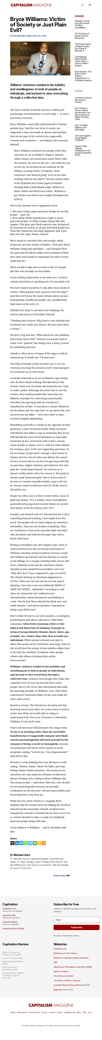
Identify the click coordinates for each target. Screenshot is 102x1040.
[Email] (35, 843)
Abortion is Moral (61, 971)
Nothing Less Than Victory (65, 953)
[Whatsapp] (26, 843)
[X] (12, 843)
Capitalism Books (10, 922)
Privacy (44, 1012)
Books (59, 1012)
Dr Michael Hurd (22, 36)
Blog (79, 1012)
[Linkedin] (17, 843)
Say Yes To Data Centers (12, 958)
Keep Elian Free (60, 990)
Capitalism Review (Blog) (13, 928)
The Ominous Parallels (63, 976)
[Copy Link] (39, 843)
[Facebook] (21, 843)
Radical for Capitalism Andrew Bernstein (71, 958)
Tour (90, 1012)
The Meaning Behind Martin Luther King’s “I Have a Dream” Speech (82, 61)
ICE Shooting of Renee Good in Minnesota (82, 35)
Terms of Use (34, 1012)
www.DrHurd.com (22, 868)
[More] (44, 843)
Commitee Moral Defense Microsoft (69, 985)
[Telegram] (30, 843)
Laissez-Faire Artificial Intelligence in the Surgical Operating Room (83, 150)
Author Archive (60, 876)
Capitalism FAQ (8, 915)
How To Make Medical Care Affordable (81, 127)
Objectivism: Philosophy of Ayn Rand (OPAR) (73, 967)
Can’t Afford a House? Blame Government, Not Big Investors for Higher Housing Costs (82, 113)
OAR (55, 962)
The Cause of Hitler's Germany (67, 980)
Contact (52, 1012)
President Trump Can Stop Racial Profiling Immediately (82, 24)
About (12, 1012)
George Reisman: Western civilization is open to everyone (13, 975)
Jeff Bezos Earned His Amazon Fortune (83, 99)
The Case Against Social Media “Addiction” (83, 137)
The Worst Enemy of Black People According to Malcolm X (83, 47)
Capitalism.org (60, 949)
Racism (79, 16)
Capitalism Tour (9, 908)
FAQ (84, 1012)
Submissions (21, 1012)
